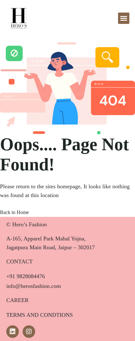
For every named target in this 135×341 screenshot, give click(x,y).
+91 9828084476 (25, 276)
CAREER (17, 300)
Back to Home (14, 212)
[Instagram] (29, 331)
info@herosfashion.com (33, 286)
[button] (123, 18)
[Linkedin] (12, 331)
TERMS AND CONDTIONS (39, 315)
